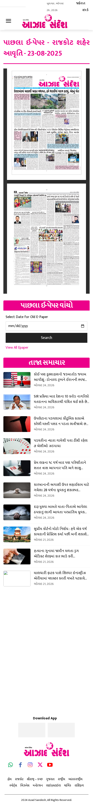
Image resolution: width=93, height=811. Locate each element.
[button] (70, 7)
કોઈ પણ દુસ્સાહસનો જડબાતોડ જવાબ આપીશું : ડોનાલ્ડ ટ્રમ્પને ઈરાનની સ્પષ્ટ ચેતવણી (60, 377)
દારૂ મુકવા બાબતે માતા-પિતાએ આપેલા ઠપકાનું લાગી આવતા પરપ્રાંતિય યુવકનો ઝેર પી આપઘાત (61, 509)
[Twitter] (40, 766)
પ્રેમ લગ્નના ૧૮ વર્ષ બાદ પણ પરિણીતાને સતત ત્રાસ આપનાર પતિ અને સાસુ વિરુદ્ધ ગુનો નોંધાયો (60, 465)
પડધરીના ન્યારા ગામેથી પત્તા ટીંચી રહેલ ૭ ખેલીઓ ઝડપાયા (61, 443)
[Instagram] (30, 766)
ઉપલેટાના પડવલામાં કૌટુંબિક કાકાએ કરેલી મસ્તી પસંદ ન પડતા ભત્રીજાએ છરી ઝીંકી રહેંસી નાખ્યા (61, 421)
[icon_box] (83, 22)
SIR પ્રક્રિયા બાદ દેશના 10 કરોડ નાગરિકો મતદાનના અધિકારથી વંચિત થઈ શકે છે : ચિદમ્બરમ (61, 399)
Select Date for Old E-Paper (27, 317)
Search (46, 337)
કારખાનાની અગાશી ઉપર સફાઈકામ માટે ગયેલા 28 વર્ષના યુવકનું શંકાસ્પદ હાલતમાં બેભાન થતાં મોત (61, 487)
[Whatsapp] (10, 766)
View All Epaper (17, 348)
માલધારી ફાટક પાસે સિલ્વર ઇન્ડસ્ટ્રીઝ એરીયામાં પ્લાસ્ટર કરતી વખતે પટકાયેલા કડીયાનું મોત (61, 575)
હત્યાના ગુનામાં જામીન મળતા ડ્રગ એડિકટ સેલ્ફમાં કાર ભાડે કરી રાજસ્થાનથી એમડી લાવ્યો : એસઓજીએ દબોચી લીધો (61, 553)
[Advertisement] (46, 643)
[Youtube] (50, 766)
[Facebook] (20, 766)
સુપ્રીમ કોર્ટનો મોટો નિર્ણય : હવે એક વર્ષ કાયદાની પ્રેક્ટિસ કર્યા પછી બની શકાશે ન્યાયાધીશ (60, 531)
